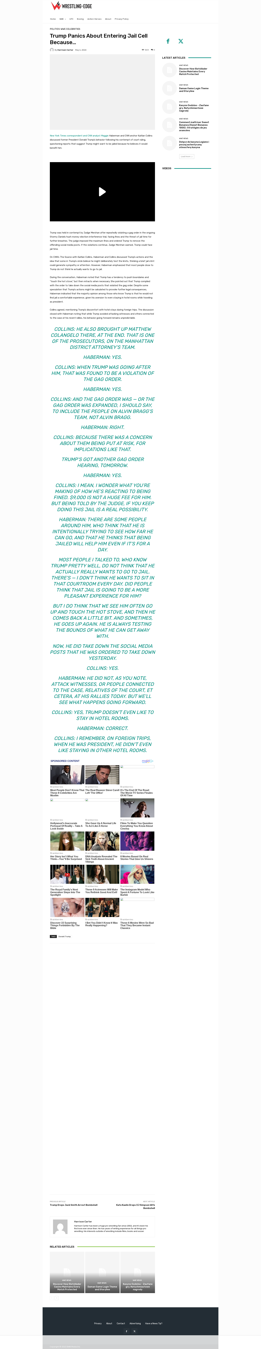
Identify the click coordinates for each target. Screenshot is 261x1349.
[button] (207, 19)
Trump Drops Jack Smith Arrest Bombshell (73, 1205)
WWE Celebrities (70, 29)
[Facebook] (168, 41)
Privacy (98, 1323)
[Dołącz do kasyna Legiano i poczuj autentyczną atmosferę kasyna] (169, 143)
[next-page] (56, 1298)
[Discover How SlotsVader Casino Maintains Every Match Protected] (67, 1272)
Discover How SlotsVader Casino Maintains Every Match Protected (67, 1287)
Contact (121, 1323)
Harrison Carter (65, 50)
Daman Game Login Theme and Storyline (102, 1288)
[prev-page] (52, 1298)
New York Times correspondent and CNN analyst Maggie (79, 135)
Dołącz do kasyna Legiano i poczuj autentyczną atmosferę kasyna (194, 145)
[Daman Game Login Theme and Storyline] (102, 1272)
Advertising (135, 1323)
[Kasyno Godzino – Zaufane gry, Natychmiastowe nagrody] (137, 1272)
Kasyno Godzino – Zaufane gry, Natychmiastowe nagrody (138, 1287)
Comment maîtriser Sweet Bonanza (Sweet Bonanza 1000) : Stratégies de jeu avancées (194, 126)
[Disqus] (102, 1064)
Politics (55, 29)
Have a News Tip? (153, 1323)
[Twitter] (181, 41)
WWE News (66, 1280)
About (109, 1323)
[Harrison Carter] (52, 50)
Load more (185, 156)
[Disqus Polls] (102, 985)
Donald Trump (65, 936)
